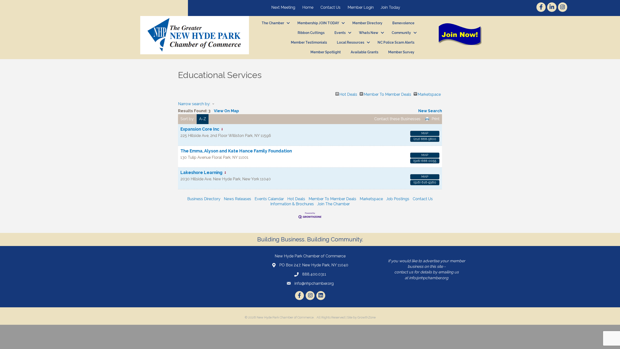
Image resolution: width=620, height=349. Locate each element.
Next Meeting (283, 7)
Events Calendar (269, 199)
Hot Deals (348, 93)
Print (436, 119)
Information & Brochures (292, 204)
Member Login (361, 7)
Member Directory (367, 23)
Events (340, 33)
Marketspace (429, 93)
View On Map (226, 111)
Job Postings (397, 199)
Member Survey (401, 52)
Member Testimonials (309, 42)
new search (430, 111)
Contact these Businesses (397, 119)
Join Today (390, 7)
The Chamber (273, 23)
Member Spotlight (325, 52)
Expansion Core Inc (199, 129)
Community (401, 33)
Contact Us (330, 7)
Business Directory (203, 199)
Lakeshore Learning (201, 172)
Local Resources (350, 42)
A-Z (202, 119)
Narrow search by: (194, 104)
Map (424, 133)
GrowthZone (366, 317)
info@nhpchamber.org (428, 278)
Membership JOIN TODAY (318, 23)
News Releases (237, 199)
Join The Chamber (333, 204)
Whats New (368, 33)
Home (307, 7)
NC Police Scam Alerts (396, 42)
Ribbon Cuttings (311, 33)
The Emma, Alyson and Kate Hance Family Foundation (236, 150)
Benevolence (403, 23)
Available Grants (364, 52)
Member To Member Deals (387, 93)
